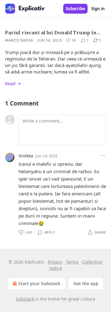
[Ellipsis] (103, 155)
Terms (72, 262)
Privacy (55, 262)
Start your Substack (39, 283)
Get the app (85, 283)
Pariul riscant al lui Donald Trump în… (52, 32)
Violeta (25, 155)
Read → (13, 83)
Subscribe (75, 8)
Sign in (98, 8)
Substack (25, 299)
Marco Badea (19, 40)
